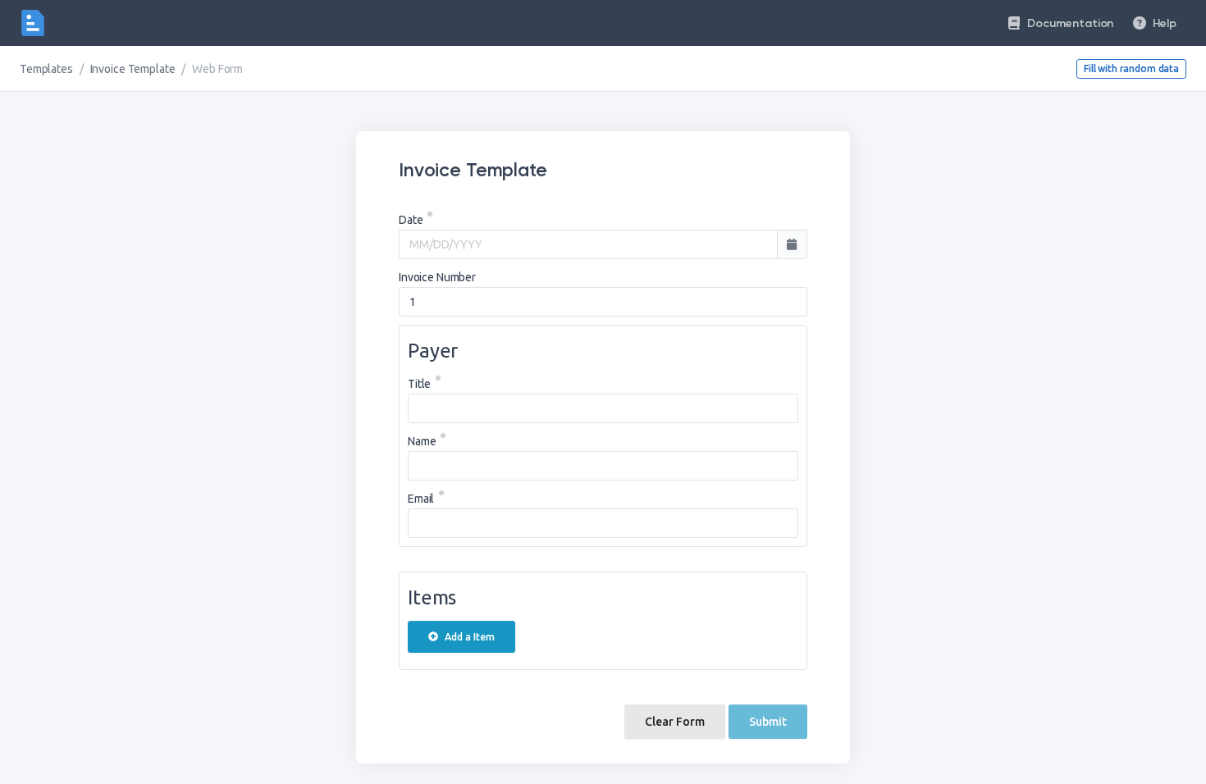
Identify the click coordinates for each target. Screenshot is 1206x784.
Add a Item (470, 636)
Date (411, 219)
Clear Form (675, 721)
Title (419, 383)
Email (421, 498)
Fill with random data (1131, 68)
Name (422, 441)
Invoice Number (437, 277)
